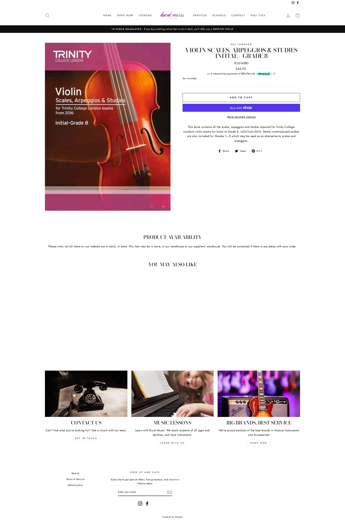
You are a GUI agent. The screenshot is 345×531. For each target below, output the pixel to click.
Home (107, 15)
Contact (238, 15)
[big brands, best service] (259, 394)
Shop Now (125, 15)
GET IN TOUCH (86, 438)
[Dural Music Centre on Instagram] (140, 503)
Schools (219, 15)
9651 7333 (257, 15)
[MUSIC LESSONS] (172, 394)
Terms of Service (75, 479)
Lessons (145, 15)
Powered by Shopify (172, 517)
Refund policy (75, 485)
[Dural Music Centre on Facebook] (147, 503)
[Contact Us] (86, 394)
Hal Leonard (241, 44)
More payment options (241, 117)
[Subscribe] (169, 492)
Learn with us (172, 443)
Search (75, 473)
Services (200, 15)
